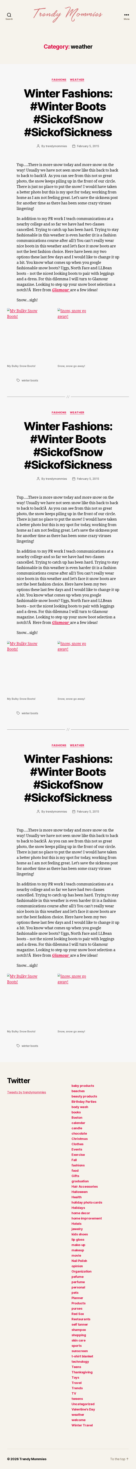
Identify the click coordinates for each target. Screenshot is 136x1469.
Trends (77, 1388)
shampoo (79, 1330)
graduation (80, 1181)
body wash (80, 1107)
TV (74, 1393)
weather (77, 79)
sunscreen (80, 1351)
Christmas (80, 1139)
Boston (77, 1117)
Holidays (78, 1208)
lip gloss (78, 1239)
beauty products (84, 1096)
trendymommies (56, 146)
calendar (78, 1123)
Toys (75, 1377)
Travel (76, 1383)
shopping (79, 1335)
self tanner (80, 1324)
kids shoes (80, 1234)
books (76, 1112)
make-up (78, 1245)
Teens (76, 1367)
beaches (78, 1091)
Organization (82, 1271)
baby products (83, 1086)
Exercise (78, 1155)
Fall (74, 1160)
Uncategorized (83, 1404)
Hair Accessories (85, 1186)
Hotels (76, 1223)
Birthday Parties (84, 1101)
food (75, 1170)
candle (77, 1128)
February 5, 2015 (88, 146)
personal (78, 1287)
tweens (77, 1399)
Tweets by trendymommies (26, 1092)
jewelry (77, 1229)
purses (77, 1308)
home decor (81, 1213)
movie (76, 1255)
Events (77, 1149)
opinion (77, 1266)
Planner (77, 1298)
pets (75, 1292)
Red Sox (78, 1314)
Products (79, 1303)
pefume (77, 1277)
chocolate (79, 1133)
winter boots (30, 380)
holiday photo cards (87, 1202)
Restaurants (81, 1319)
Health (76, 1197)
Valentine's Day (83, 1409)
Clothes (77, 1144)
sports (76, 1346)
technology (80, 1361)
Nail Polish (79, 1261)
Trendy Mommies (32, 1459)
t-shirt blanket (82, 1356)
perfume (78, 1282)
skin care (79, 1340)
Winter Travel (82, 1425)
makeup (78, 1250)
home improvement (87, 1218)
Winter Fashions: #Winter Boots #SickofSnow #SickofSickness (68, 112)
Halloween (80, 1192)
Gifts (75, 1176)
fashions (59, 79)
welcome (79, 1420)
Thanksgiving (82, 1372)
